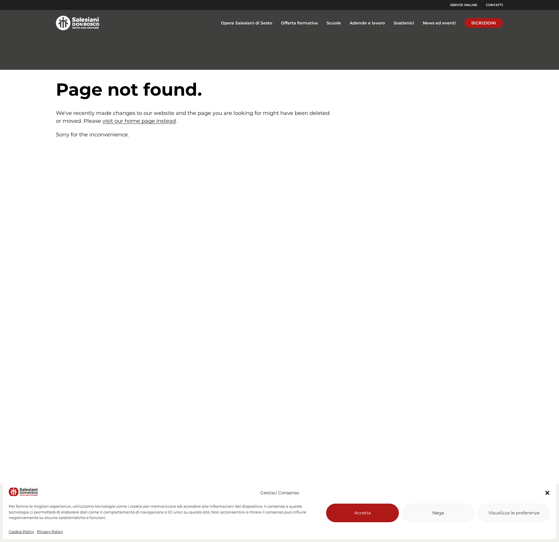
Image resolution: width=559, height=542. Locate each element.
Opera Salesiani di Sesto (246, 23)
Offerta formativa (299, 23)
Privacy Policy (50, 531)
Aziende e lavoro (367, 23)
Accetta (362, 513)
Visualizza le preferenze (514, 513)
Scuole (334, 23)
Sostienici (404, 23)
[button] (547, 493)
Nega (438, 513)
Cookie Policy (21, 531)
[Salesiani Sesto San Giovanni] (79, 23)
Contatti (494, 5)
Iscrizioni (483, 23)
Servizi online (463, 5)
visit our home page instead (139, 121)
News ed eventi (439, 23)
